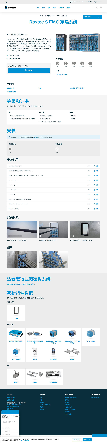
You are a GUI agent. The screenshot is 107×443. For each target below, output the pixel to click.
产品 (41, 16)
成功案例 (42, 402)
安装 (39, 88)
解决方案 (47, 16)
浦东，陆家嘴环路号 (13, 406)
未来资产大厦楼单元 (14, 404)
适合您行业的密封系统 (77, 88)
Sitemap (42, 409)
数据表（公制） (63, 75)
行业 (41, 397)
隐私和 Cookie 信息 (70, 409)
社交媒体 (67, 411)
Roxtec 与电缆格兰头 (45, 404)
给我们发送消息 (11, 397)
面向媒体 (67, 400)
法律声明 (67, 404)
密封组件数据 (11, 92)
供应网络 (42, 407)
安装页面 (36, 137)
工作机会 (67, 402)
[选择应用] (6, 2)
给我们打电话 (10, 400)
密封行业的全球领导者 (71, 397)
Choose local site (95, 397)
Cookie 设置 (68, 414)
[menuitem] (38, 8)
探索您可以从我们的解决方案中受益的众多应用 (20, 284)
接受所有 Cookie (87, 439)
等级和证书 (10, 88)
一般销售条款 (68, 407)
